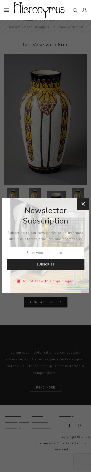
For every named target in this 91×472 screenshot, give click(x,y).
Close (83, 204)
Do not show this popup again (48, 281)
